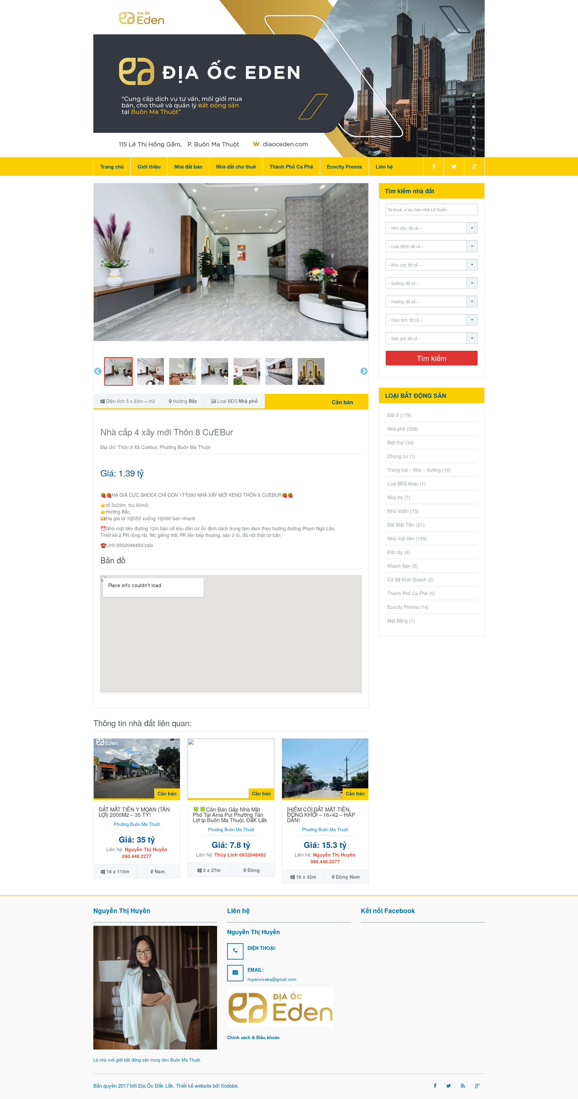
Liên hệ (384, 166)
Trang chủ (112, 166)
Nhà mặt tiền (400, 538)
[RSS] (463, 1085)
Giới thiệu (149, 166)
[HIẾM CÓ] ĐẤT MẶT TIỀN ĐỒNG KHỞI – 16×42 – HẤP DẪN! (321, 814)
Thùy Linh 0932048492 (240, 854)
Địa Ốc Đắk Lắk (155, 1085)
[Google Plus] (474, 166)
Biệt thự (395, 442)
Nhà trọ (395, 497)
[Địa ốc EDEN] (289, 78)
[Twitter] (454, 166)
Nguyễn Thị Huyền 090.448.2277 (144, 852)
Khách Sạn (398, 565)
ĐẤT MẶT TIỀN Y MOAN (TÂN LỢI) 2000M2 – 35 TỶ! (134, 811)
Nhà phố (248, 401)
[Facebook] (433, 166)
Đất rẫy (395, 552)
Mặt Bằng (397, 620)
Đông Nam (348, 876)
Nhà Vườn (398, 511)
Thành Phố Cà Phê (291, 166)
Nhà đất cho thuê (236, 166)
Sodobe (229, 1085)
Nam (160, 871)
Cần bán (342, 402)
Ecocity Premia (344, 166)
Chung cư (397, 456)
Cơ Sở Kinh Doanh (406, 579)
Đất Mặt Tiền (401, 524)
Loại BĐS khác (402, 483)
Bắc (193, 401)
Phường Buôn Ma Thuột (137, 824)
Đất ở (393, 415)
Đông (254, 870)
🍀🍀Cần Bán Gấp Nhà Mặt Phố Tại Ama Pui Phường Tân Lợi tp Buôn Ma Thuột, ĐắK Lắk (230, 814)
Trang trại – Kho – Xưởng (414, 469)
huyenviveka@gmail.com (272, 979)
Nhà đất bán (188, 166)
